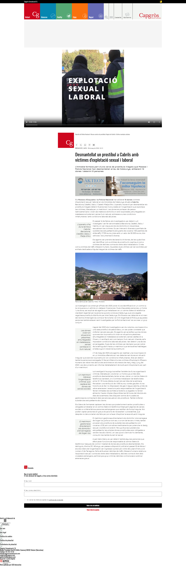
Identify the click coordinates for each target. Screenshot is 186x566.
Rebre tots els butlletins (93, 505)
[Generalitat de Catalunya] (93, 522)
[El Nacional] (161, 2)
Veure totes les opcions (93, 510)
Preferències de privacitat (8, 544)
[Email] (93, 145)
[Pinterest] (89, 145)
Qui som (2, 528)
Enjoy (74, 17)
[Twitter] (81, 145)
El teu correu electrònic (32, 490)
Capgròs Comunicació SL (31, 1)
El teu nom (28, 481)
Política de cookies (6, 536)
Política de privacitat (6, 540)
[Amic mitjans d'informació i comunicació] (93, 562)
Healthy (59, 17)
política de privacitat (56, 500)
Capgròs (145, 16)
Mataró (27, 17)
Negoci (91, 17)
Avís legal (3, 532)
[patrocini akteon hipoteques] (111, 186)
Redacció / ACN (81, 148)
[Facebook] (76, 145)
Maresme (44, 17)
